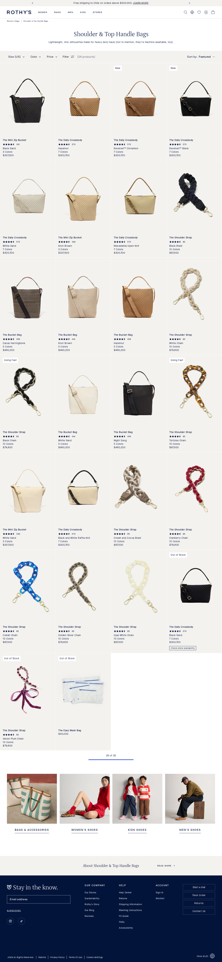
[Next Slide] (189, 3)
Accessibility (126, 927)
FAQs (122, 921)
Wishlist (160, 898)
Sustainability (92, 898)
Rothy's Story (92, 904)
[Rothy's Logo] (19, 12)
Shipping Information (130, 904)
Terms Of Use (75, 957)
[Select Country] (192, 12)
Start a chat (199, 887)
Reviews (89, 916)
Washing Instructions (130, 910)
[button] (42, 12)
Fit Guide (124, 916)
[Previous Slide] (33, 3)
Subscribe (14, 910)
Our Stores (90, 892)
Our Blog (89, 910)
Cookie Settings (95, 957)
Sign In (159, 892)
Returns (123, 898)
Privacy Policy (57, 957)
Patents (42, 957)
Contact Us (199, 911)
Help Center (125, 892)
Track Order (199, 895)
